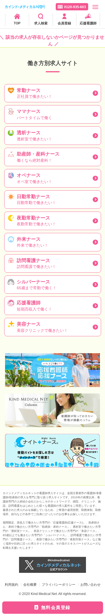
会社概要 (30, 585)
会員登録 (64, 23)
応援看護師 (88, 23)
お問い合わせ (90, 585)
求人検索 (41, 23)
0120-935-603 (75, 7)
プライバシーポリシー (58, 585)
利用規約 (11, 585)
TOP (17, 23)
